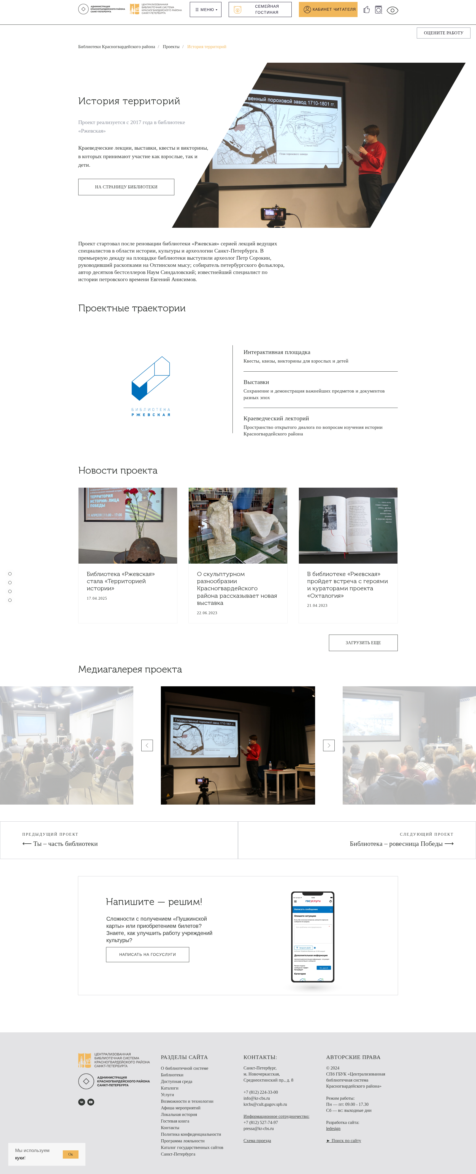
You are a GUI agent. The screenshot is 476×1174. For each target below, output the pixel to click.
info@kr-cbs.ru (257, 1098)
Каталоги (169, 1088)
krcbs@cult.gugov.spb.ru (265, 1104)
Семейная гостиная (267, 9)
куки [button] (19, 1158)
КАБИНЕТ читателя (334, 9)
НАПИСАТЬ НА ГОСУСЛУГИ (147, 954)
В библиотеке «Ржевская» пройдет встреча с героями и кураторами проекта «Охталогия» (347, 584)
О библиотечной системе (184, 1068)
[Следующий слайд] (329, 745)
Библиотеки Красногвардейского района (116, 46)
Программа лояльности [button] (183, 1141)
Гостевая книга (175, 1121)
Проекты (171, 46)
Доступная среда (176, 1081)
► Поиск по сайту (343, 1140)
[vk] (81, 1102)
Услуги (167, 1094)
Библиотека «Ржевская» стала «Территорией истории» (121, 581)
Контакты (170, 1127)
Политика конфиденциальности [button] (191, 1134)
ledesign (333, 1128)
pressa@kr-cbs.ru (259, 1128)
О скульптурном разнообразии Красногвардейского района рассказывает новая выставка (237, 588)
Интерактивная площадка (277, 352)
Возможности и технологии (187, 1101)
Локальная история (179, 1114)
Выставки (256, 381)
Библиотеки (172, 1074)
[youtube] (90, 1102)
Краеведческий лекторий (276, 418)
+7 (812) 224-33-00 (261, 1092)
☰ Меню (204, 9)
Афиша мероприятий (181, 1108)
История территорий (206, 46)
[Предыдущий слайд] (147, 745)
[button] (443, 33)
